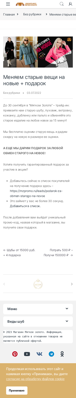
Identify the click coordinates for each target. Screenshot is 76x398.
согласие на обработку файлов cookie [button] (35, 379)
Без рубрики (32, 14)
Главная (9, 14)
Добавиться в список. (25, 206)
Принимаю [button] (16, 390)
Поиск (61, 4)
